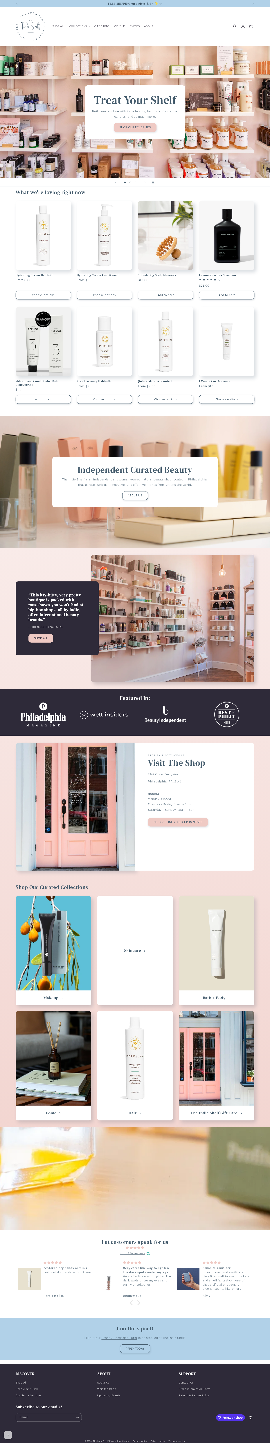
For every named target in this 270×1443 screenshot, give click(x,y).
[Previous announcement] (17, 3)
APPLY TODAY (135, 1348)
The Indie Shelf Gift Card (214, 1113)
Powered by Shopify (119, 1441)
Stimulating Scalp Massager (157, 275)
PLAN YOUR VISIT (65, 131)
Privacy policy (158, 1441)
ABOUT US (135, 495)
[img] (135, 1248)
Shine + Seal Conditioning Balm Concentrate (38, 383)
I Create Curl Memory (214, 381)
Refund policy (140, 1441)
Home (51, 1113)
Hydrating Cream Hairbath (34, 275)
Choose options (43, 295)
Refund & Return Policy (194, 1395)
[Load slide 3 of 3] (136, 182)
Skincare (132, 950)
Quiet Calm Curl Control (155, 381)
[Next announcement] (253, 3)
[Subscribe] (77, 1417)
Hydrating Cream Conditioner (98, 275)
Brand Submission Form (119, 1338)
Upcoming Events (109, 1395)
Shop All (21, 1382)
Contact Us (186, 1382)
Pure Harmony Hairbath (94, 381)
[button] (79, 26)
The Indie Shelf (101, 1441)
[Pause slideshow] (154, 182)
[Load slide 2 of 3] (130, 182)
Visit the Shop (106, 1389)
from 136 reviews (132, 1253)
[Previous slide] (116, 182)
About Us (103, 1382)
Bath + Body (214, 997)
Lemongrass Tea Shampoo (217, 275)
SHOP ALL (41, 638)
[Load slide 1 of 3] (125, 182)
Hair (132, 1113)
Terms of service (177, 1441)
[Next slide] (145, 182)
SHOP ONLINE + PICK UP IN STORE (177, 822)
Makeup (51, 997)
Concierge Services (29, 1395)
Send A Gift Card (27, 1389)
